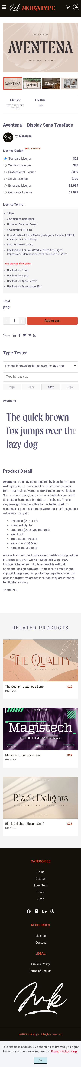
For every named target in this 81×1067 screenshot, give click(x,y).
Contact (40, 942)
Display (10, 691)
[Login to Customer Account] (76, 7)
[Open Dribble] (52, 912)
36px (31, 387)
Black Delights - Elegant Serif (24, 823)
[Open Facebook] (28, 912)
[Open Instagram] (36, 912)
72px (70, 387)
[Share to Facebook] (19, 335)
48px (51, 387)
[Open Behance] (44, 912)
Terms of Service (40, 971)
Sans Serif (40, 885)
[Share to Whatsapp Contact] (34, 335)
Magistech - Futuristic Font (23, 755)
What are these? (33, 148)
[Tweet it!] (24, 335)
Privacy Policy (40, 964)
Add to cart (52, 320)
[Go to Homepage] (32, 10)
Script (40, 892)
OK (40, 1060)
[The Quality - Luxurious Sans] (40, 660)
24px (12, 387)
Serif (40, 899)
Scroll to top (77, 868)
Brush (40, 872)
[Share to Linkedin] (14, 335)
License (40, 935)
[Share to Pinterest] (29, 335)
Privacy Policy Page (64, 1051)
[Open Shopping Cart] (68, 7)
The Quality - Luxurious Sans (24, 686)
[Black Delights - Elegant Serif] (40, 798)
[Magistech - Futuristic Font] (40, 729)
